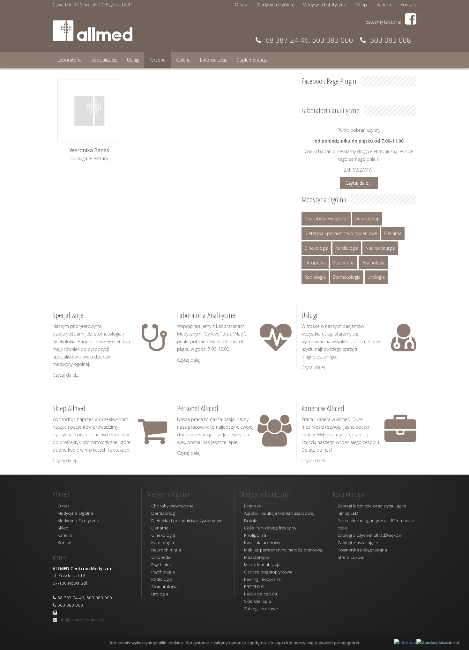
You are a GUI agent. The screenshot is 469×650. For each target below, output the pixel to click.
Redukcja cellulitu (261, 594)
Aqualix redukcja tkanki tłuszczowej (279, 513)
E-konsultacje (213, 60)
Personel (158, 60)
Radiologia (315, 277)
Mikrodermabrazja (262, 564)
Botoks (251, 520)
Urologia (376, 277)
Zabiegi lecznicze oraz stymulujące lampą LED (372, 509)
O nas (241, 5)
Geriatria (393, 233)
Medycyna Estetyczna (324, 5)
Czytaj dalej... (359, 183)
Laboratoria (69, 60)
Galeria (183, 60)
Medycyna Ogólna (275, 5)
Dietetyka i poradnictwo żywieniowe (340, 233)
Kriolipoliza (255, 535)
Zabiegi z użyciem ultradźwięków (370, 535)
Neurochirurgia (380, 248)
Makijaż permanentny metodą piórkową (283, 550)
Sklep (361, 5)
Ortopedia (315, 263)
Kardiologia (346, 248)
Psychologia (373, 263)
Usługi (133, 60)
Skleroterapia (257, 601)
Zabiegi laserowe (261, 608)
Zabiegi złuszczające (358, 542)
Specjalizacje (104, 60)
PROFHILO (254, 586)
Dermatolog (367, 219)
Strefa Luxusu (351, 557)
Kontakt (408, 5)
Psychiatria (343, 263)
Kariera (383, 5)
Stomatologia (347, 277)
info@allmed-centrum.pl (81, 620)
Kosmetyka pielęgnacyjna (362, 550)
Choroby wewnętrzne (326, 219)
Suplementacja (252, 60)
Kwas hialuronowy (262, 542)
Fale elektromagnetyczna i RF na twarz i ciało (377, 524)
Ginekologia (316, 248)
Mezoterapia (256, 557)
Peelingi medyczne (262, 579)
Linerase (252, 506)
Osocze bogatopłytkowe (268, 572)
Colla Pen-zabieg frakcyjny (270, 528)
